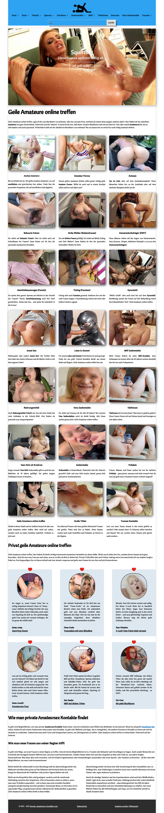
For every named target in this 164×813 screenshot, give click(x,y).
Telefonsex (103, 15)
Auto (24, 15)
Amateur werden (121, 806)
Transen (146, 15)
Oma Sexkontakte (130, 15)
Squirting (82, 52)
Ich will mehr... (82, 66)
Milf (91, 15)
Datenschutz (82, 806)
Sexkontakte (77, 15)
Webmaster (133, 806)
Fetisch (35, 15)
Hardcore (61, 15)
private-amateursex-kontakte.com (44, 806)
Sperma (48, 15)
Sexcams (115, 15)
